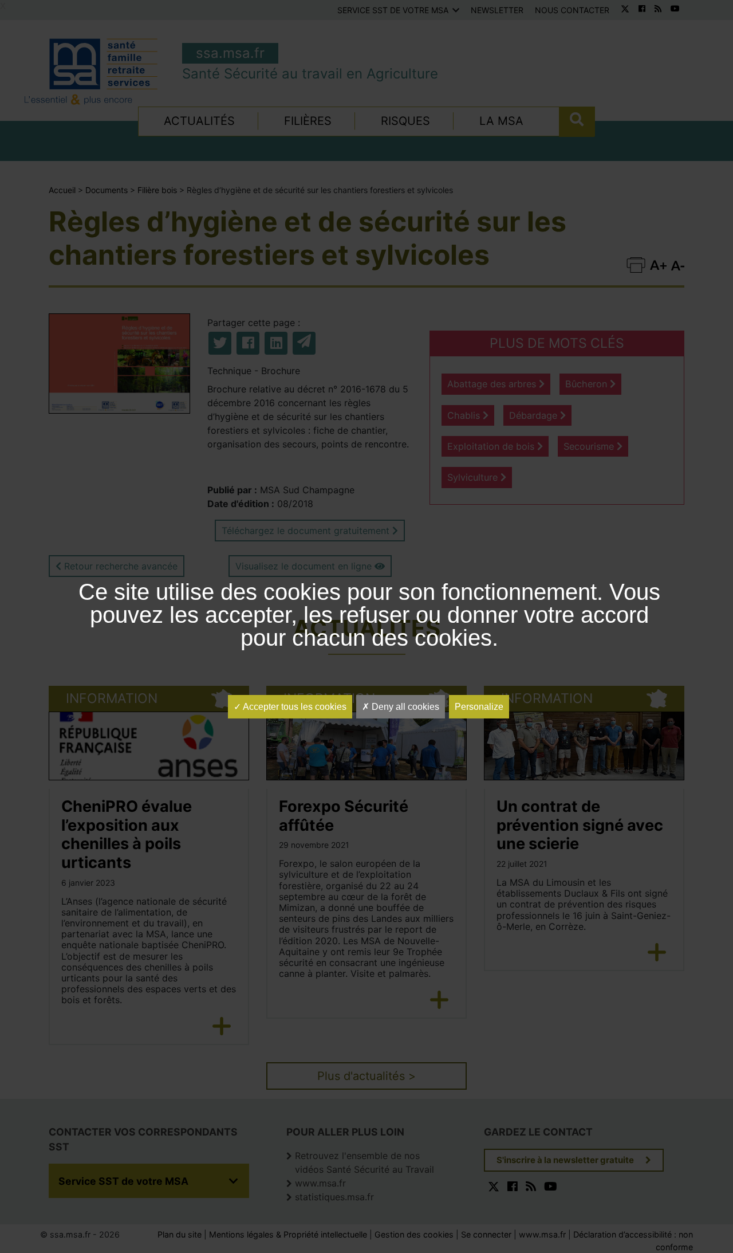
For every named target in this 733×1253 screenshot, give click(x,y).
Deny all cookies (404, 707)
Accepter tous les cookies (293, 707)
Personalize (479, 707)
